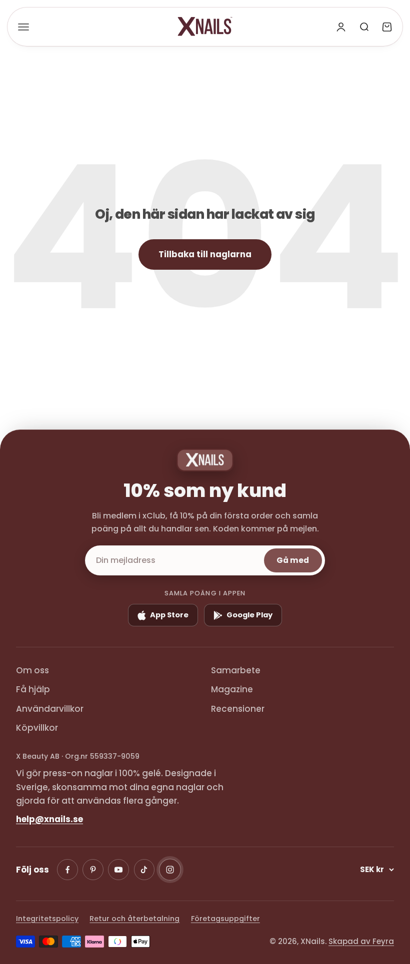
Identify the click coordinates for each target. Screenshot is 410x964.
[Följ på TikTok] (144, 869)
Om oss (32, 670)
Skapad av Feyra (361, 941)
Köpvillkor (37, 728)
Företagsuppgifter (225, 919)
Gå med (292, 560)
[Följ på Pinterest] (93, 869)
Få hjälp (33, 689)
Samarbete (235, 670)
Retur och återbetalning (135, 919)
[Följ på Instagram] (170, 870)
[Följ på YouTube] (118, 869)
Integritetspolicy (47, 919)
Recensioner (237, 709)
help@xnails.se (49, 819)
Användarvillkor (50, 709)
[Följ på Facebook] (67, 869)
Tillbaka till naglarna (205, 254)
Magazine (232, 689)
